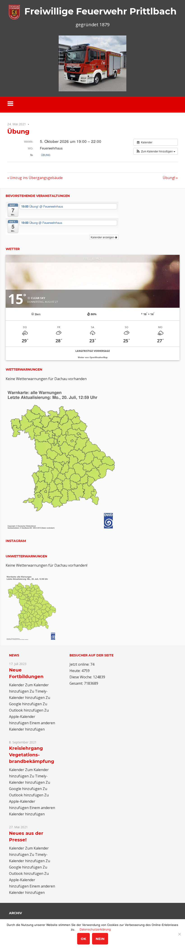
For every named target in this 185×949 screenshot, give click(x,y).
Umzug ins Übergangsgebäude (36, 177)
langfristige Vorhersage (92, 351)
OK (83, 939)
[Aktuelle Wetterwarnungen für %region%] (62, 528)
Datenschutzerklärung (95, 929)
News (14, 655)
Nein (100, 939)
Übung (45, 155)
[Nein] (179, 934)
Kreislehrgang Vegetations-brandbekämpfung (31, 754)
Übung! (170, 177)
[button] (156, 151)
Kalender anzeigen (103, 237)
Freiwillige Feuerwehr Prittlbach (100, 11)
